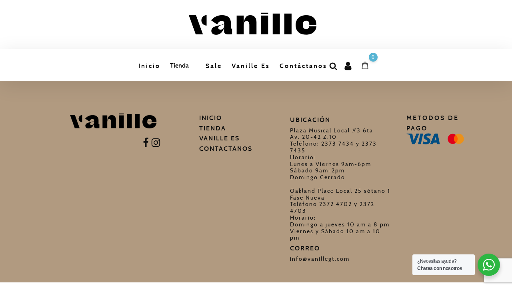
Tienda (179, 65)
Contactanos (225, 148)
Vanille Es (251, 66)
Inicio (149, 66)
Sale (214, 66)
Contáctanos (303, 66)
